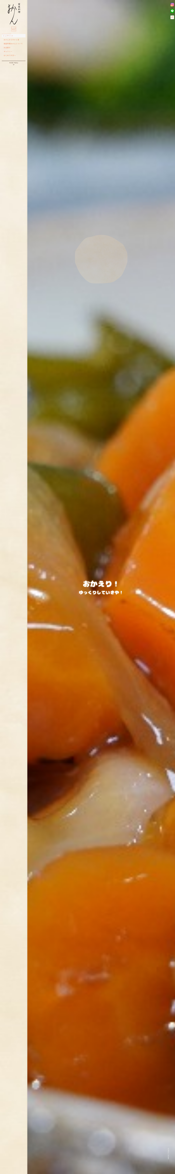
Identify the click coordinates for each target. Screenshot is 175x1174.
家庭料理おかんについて (13, 43)
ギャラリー (8, 51)
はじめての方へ (10, 55)
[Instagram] (172, 4)
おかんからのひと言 (11, 39)
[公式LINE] (172, 11)
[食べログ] (172, 17)
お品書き (7, 47)
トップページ (8, 36)
